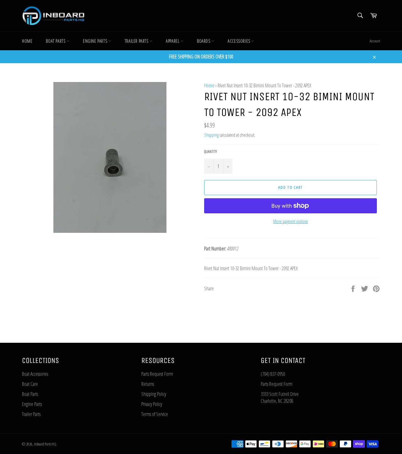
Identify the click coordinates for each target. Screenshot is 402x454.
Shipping (211, 135)
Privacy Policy (151, 404)
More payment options (290, 221)
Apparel (173, 41)
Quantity (210, 151)
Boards (204, 41)
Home (27, 41)
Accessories (239, 41)
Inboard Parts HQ (45, 444)
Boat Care (30, 383)
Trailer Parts (137, 41)
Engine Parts (95, 41)
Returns (147, 383)
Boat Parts (56, 41)
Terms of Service (154, 414)
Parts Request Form (157, 373)
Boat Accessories (35, 373)
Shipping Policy (153, 394)
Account (375, 41)
